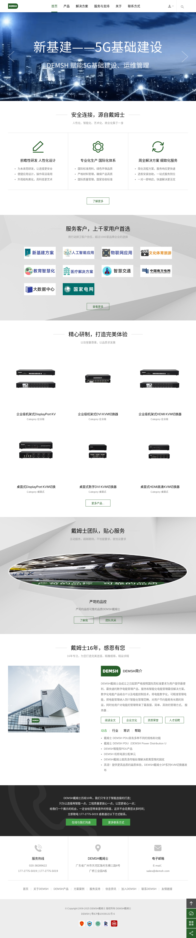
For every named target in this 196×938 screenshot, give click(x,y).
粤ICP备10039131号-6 (103, 914)
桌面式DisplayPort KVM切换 (36, 487)
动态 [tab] (104, 730)
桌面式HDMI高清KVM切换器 (159, 487)
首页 (54, 6)
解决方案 (82, 6)
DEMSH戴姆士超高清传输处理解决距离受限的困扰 (134, 759)
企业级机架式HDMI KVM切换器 (159, 414)
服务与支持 (101, 6)
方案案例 (79, 888)
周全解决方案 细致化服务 (158, 161)
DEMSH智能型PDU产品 (118, 748)
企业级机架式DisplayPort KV (36, 414)
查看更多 (98, 306)
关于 (119, 6)
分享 (191, 933)
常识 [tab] (126, 730)
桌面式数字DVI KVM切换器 (98, 487)
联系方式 (134, 6)
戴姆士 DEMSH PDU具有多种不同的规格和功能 (132, 738)
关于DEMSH (40, 888)
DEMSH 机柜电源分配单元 (120, 754)
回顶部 (191, 903)
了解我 (84, 620)
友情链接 (167, 888)
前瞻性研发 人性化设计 (38, 161)
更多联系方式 (116, 822)
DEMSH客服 (170, 6)
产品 (67, 6)
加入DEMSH (128, 888)
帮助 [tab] (138, 730)
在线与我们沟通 (81, 822)
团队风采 (110, 620)
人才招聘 (174, 720)
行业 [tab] (115, 730)
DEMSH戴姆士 (16, 6)
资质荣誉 (153, 720)
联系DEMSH (148, 888)
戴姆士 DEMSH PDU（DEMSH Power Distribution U (135, 743)
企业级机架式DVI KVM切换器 (98, 414)
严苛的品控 (98, 602)
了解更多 (98, 201)
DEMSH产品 (61, 888)
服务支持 (95, 888)
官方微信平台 (191, 923)
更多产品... (98, 503)
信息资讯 (110, 888)
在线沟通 (191, 913)
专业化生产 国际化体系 (98, 161)
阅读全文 (110, 720)
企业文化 (131, 720)
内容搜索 (182, 6)
